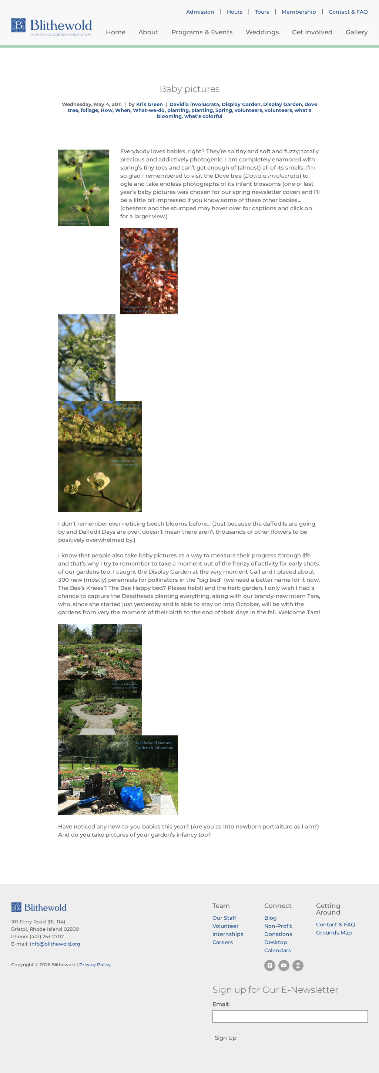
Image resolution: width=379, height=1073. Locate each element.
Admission (200, 11)
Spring (223, 110)
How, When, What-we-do (133, 110)
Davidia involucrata (194, 104)
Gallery (357, 32)
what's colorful (203, 116)
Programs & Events (202, 32)
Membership (299, 11)
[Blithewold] (51, 27)
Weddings (262, 32)
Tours (262, 11)
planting (178, 110)
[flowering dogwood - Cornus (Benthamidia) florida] (189, 484)
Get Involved (312, 32)
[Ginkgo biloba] (189, 357)
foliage (89, 110)
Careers (222, 942)
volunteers (248, 110)
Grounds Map (334, 932)
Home (115, 32)
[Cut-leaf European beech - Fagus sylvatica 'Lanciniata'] (189, 429)
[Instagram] (297, 965)
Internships (227, 934)
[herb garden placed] (189, 707)
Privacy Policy (95, 964)
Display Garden (241, 104)
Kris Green (149, 104)
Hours (234, 11)
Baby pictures (189, 88)
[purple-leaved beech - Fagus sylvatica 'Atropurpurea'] (189, 271)
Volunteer (225, 926)
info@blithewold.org (55, 944)
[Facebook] (269, 965)
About (148, 32)
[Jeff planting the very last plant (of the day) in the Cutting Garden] (189, 775)
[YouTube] (283, 965)
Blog (270, 918)
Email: (220, 1004)
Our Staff (224, 918)
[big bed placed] (189, 652)
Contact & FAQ (348, 11)
